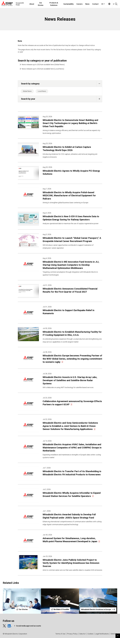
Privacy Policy (72, 634)
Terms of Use (60, 634)
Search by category (30, 83)
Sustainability (68, 4)
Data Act (82, 634)
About (31, 4)
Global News (27, 91)
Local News (42, 91)
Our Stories (40, 4)
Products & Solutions (54, 4)
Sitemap (114, 634)
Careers (79, 4)
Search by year (28, 99)
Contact (95, 4)
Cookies (90, 634)
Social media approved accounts (28, 626)
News (87, 4)
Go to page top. (118, 636)
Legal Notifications (102, 634)
